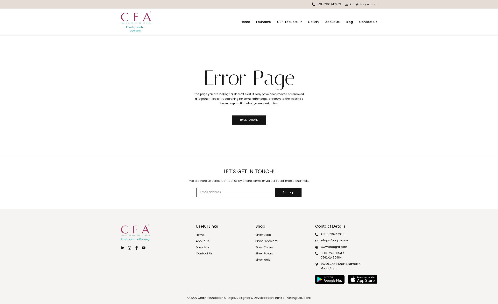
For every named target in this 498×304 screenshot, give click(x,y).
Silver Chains (264, 247)
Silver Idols (262, 260)
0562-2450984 (331, 257)
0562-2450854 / (332, 253)
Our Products (287, 22)
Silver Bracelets (266, 241)
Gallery (313, 22)
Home (245, 22)
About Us (332, 22)
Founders (263, 22)
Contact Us (368, 22)
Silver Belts (263, 235)
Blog (349, 22)
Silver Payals (264, 253)
